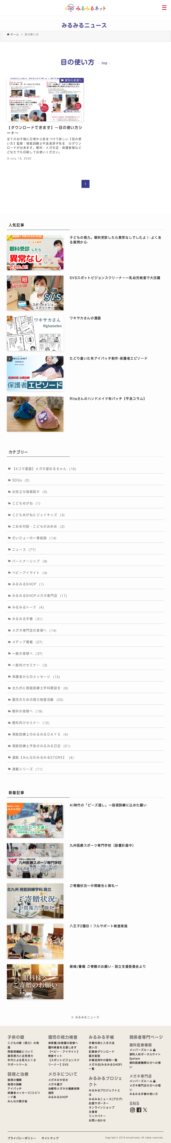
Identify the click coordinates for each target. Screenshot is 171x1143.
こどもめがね (26, 503)
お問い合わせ (97, 1120)
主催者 (93, 1112)
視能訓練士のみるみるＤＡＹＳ (40, 734)
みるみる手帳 (27, 618)
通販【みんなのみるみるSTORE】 (43, 757)
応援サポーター (99, 1103)
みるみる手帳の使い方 (144, 1094)
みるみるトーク (28, 607)
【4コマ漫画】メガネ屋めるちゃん (44, 468)
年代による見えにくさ (22, 1060)
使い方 (93, 1047)
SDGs (21, 480)
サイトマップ (50, 1138)
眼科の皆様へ (27, 711)
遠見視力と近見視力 (20, 1056)
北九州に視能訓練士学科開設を (40, 688)
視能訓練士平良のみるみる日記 (41, 745)
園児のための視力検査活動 (38, 699)
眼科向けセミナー (31, 722)
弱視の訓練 (15, 1084)
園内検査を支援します (62, 1047)
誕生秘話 (94, 1056)
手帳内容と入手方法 (102, 1043)
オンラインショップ (102, 1107)
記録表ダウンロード (102, 1051)
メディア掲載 (27, 642)
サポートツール (18, 1064)
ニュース (24, 549)
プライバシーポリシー (22, 1138)
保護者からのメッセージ (36, 676)
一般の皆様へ (27, 653)
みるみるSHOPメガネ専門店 (39, 595)
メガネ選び (55, 1084)
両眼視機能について (20, 1051)
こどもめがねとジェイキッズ (38, 514)
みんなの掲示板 (18, 1101)
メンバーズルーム (141, 1050)
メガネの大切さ (58, 1080)
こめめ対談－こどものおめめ (38, 526)
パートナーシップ (30, 561)
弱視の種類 (15, 1080)
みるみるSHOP (28, 584)
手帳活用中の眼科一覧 (103, 1060)
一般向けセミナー (30, 665)
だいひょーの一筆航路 (34, 538)
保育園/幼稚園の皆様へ (63, 1043)
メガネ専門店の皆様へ (34, 630)
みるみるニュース (84, 25)
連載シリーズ (27, 769)
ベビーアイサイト (30, 572)
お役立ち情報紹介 (30, 491)
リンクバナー (97, 1116)
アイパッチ (15, 1088)
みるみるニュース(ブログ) (105, 1099)
